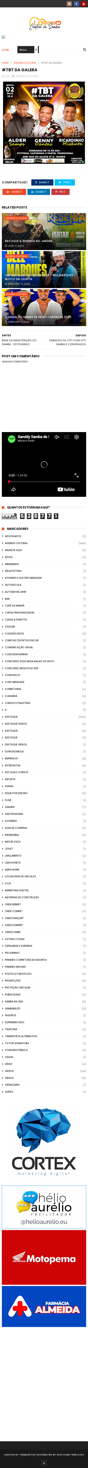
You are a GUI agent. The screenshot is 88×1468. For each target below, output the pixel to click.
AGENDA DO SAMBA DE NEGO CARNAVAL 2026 (38, 317)
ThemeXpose (27, 1454)
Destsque (11, 737)
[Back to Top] (44, 1463)
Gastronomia (14, 814)
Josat (9, 848)
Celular (10, 626)
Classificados (14, 633)
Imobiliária (12, 835)
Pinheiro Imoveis (15, 967)
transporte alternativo (21, 1036)
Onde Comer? (14, 911)
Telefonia (11, 1029)
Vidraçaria (12, 1084)
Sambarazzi (12, 1008)
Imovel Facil (13, 841)
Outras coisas (15, 939)
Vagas (9, 1057)
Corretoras (13, 689)
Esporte (10, 779)
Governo (11, 821)
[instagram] (69, 3)
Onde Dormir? (14, 925)
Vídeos (9, 1078)
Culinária (11, 696)
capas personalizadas (19, 612)
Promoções (13, 980)
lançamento (13, 855)
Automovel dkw (15, 592)
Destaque (11, 716)
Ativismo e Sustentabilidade (23, 578)
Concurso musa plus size (21, 668)
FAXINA (9, 786)
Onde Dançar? (14, 918)
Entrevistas (12, 765)
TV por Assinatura (17, 1043)
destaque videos (16, 723)
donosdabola (14, 751)
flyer (8, 800)
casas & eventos (16, 619)
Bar (7, 599)
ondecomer (12, 932)
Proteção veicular (17, 987)
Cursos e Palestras (17, 703)
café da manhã (14, 605)
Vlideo (9, 1091)
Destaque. (11, 730)
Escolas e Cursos (16, 772)
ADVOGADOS (13, 536)
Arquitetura (13, 571)
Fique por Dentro (16, 793)
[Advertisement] (44, 1378)
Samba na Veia (14, 1001)
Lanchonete (13, 862)
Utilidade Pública (16, 1050)
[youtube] (83, 3)
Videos (9, 1071)
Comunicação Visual (19, 647)
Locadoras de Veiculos (20, 876)
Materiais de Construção (22, 897)
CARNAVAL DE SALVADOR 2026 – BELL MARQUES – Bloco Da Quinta (40, 277)
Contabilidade (14, 682)
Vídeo (8, 1064)
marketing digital (17, 890)
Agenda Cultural (25, 63)
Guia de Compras (16, 828)
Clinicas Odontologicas (22, 640)
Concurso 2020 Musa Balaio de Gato (29, 661)
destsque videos (16, 744)
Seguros (10, 1015)
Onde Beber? (13, 904)
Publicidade (12, 994)
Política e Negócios (18, 974)
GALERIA (10, 807)
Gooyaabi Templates (70, 1454)
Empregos (11, 758)
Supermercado (14, 1022)
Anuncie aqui (13, 550)
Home (5, 50)
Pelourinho (12, 953)
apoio (9, 557)
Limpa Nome (12, 869)
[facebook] (76, 3)
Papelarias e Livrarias (18, 946)
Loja (8, 883)
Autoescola (13, 585)
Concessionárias (16, 654)
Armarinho (12, 564)
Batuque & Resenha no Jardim (28, 241)
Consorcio (12, 675)
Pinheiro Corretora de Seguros (26, 960)
